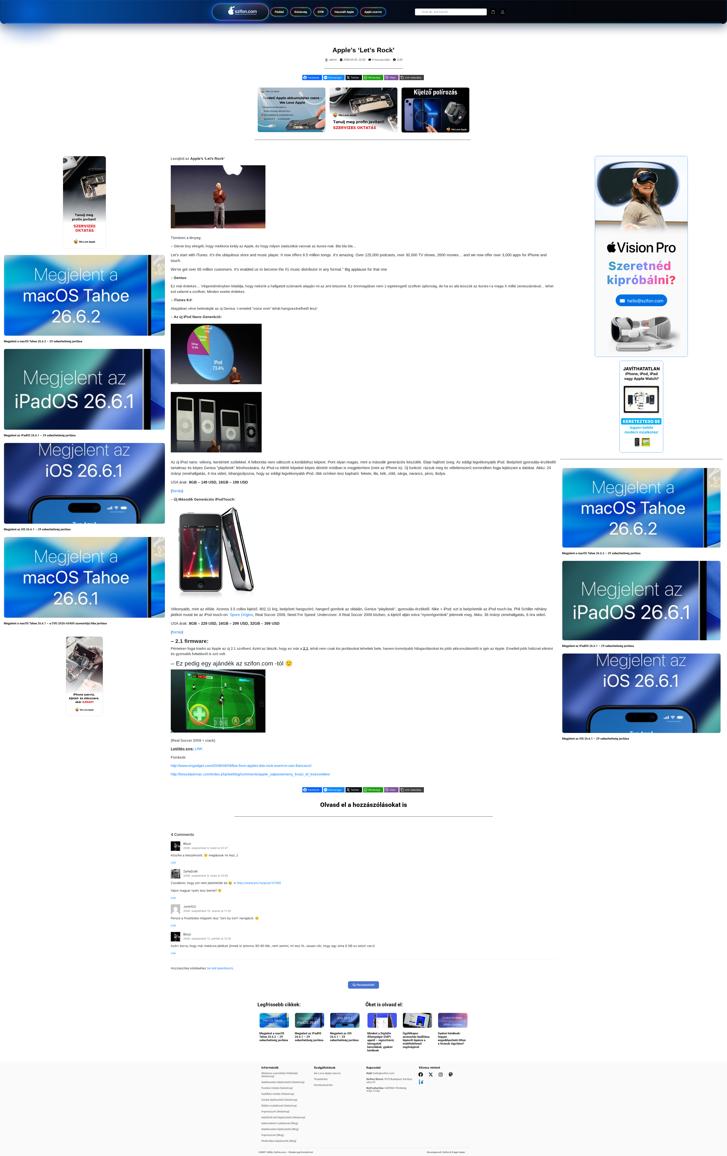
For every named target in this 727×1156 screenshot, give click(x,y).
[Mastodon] (450, 1074)
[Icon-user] (502, 12)
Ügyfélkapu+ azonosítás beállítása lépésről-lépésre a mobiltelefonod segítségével (416, 1040)
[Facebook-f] (420, 1074)
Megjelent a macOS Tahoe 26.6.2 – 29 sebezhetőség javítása (43, 341)
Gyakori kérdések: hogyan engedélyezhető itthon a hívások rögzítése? (452, 1038)
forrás (177, 491)
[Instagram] (440, 1074)
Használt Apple (344, 12)
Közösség (300, 12)
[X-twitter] (430, 1074)
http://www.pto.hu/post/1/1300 (259, 883)
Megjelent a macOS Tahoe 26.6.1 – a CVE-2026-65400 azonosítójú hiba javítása (55, 623)
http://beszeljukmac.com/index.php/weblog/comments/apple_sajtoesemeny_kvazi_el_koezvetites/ (250, 774)
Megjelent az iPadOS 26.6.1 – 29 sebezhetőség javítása (40, 435)
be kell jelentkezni (220, 968)
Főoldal (279, 12)
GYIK (321, 12)
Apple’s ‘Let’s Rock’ (363, 50)
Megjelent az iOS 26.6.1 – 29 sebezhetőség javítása (37, 529)
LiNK (199, 749)
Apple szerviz (373, 12)
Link (173, 862)
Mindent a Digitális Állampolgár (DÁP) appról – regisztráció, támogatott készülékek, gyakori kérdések (380, 1042)
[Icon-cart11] (493, 12)
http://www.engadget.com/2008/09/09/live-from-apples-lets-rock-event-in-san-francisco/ (241, 766)
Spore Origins (241, 615)
